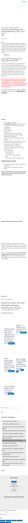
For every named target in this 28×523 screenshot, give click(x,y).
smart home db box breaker (18, 51)
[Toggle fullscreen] (8, 520)
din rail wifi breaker (15, 46)
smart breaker (8, 51)
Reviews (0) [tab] (6, 55)
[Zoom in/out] (2, 520)
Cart (14, 487)
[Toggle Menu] (14, 481)
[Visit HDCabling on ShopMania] (14, 493)
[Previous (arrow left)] (2, 522)
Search (2, 407)
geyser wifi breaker (19, 48)
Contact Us (14, 484)
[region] (14, 11)
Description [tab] (6, 54)
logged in (9, 309)
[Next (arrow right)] (8, 522)
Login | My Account (14, 486)
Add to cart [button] (11, 343)
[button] (14, 483)
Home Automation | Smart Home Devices (10, 27)
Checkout (14, 489)
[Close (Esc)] (20, 520)
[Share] (14, 520)
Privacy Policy (14, 490)
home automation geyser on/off (13, 49)
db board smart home (6, 46)
